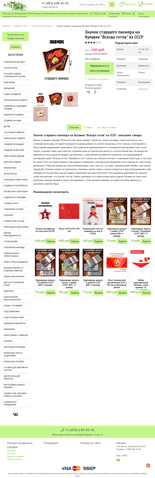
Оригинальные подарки (15, 100)
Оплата (128, 13)
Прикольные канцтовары (16, 227)
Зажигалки (9, 329)
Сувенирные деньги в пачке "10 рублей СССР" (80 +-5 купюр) (141, 232)
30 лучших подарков (14, 132)
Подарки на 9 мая (12, 121)
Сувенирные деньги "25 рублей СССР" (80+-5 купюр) (45, 282)
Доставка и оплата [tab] (107, 127)
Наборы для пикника (14, 277)
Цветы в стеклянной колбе (14, 283)
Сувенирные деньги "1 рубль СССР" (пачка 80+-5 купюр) (117, 232)
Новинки (15, 46)
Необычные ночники (14, 362)
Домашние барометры (15, 323)
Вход (141, 13)
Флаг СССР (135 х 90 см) (69, 229)
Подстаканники (12, 312)
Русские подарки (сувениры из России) (14, 75)
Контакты (113, 16)
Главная (5, 26)
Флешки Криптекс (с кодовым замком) (14, 269)
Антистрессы (10, 174)
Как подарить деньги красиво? (14, 386)
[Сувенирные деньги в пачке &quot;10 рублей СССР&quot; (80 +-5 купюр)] (140, 211)
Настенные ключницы (14, 347)
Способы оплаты (14, 459)
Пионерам (143, 89)
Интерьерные (10, 168)
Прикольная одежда (14, 156)
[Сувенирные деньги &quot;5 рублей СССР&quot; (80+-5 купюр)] (93, 262)
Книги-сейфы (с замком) (16, 335)
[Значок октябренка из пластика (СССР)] (45, 211)
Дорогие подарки (12, 162)
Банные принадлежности (12, 234)
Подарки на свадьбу (14, 144)
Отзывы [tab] (88, 127)
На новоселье (10, 68)
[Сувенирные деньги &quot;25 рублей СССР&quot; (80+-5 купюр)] (45, 262)
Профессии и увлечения (16, 192)
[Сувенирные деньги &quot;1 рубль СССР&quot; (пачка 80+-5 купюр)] (117, 211)
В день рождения (12, 94)
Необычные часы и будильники (13, 354)
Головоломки (11, 242)
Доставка (116, 13)
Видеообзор (137, 252)
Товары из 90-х (20, 26)
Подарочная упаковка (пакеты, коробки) (15, 394)
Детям (7, 126)
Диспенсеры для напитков (12, 377)
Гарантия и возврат (15, 456)
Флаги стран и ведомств (16, 262)
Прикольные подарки (14, 138)
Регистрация (144, 16)
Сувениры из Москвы (14, 62)
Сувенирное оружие (14, 209)
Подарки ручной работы (16, 186)
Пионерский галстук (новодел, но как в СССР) (93, 231)
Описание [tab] (74, 127)
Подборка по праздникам (10, 403)
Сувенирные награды (14, 247)
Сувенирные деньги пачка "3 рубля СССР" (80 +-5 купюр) (69, 284)
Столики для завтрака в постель (16, 368)
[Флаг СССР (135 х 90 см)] (69, 211)
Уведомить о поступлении (99, 68)
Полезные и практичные (16, 180)
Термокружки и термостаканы (11, 254)
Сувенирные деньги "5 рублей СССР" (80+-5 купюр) (93, 282)
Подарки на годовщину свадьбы (15, 107)
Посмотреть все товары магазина (15, 36)
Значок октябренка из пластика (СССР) (45, 229)
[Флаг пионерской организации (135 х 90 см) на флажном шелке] (117, 262)
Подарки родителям (14, 150)
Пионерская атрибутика (41, 26)
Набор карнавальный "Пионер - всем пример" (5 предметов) (140, 285)
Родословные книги (14, 317)
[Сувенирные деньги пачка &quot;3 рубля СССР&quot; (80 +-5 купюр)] (69, 262)
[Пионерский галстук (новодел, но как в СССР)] (93, 211)
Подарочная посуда (14, 221)
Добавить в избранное (98, 79)
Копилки (8, 341)
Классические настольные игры (12, 298)
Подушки (8, 215)
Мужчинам (9, 82)
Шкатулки (9, 291)
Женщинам (9, 88)
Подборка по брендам (15, 197)
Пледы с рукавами (13, 306)
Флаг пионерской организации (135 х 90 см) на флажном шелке (117, 284)
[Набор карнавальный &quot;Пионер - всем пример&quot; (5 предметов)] (140, 262)
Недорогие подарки (13, 115)
